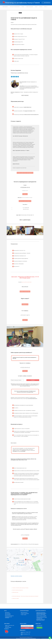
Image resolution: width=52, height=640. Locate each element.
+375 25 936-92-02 (47, 2)
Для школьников (7, 613)
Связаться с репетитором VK (25, 201)
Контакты (41, 6)
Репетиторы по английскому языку (15, 6)
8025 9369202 (24, 95)
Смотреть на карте (8, 627)
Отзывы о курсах (23, 614)
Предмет (12, 22)
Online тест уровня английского (41, 616)
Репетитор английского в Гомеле (27, 197)
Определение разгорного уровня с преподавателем (41, 618)
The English (6, 628)
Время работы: (22, 630)
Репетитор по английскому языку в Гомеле (22, 3)
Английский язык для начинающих (8, 617)
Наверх (41, 638)
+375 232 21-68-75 (25, 315)
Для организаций (7, 614)
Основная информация (24, 610)
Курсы (5, 610)
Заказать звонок (23, 623)
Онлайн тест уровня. (15, 598)
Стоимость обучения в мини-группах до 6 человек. (20, 587)
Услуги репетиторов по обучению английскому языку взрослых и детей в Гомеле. (24, 24)
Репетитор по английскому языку (19, 73)
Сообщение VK (25, 304)
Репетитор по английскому (9, 615)
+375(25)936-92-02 (25, 187)
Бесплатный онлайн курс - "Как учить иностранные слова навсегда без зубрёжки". (25, 596)
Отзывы (23, 6)
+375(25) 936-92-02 (25, 367)
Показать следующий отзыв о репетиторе (19, 167)
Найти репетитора (15, 592)
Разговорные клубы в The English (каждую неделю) (40, 620)
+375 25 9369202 (25, 535)
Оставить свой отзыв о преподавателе (25, 172)
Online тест (45, 6)
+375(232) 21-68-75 (25, 190)
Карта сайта (21, 637)
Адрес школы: (7, 623)
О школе (36, 6)
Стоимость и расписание (29, 6)
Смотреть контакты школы (16, 576)
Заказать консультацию (25, 291)
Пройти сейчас (42, 614)
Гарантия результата (24, 612)
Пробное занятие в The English (41, 615)
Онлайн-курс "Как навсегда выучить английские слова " (41, 613)
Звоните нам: (38, 623)
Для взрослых (7, 612)
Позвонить (25, 194)
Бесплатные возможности (41, 610)
